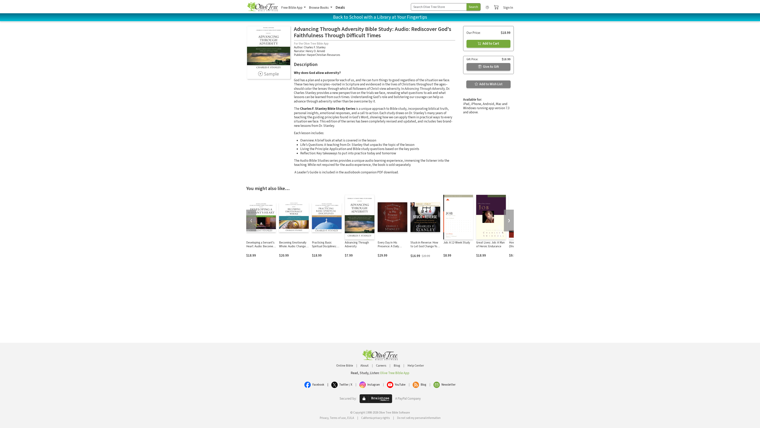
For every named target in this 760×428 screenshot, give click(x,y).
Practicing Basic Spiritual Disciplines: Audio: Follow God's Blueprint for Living (324, 248)
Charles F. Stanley (315, 47)
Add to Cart (490, 43)
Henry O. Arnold (315, 51)
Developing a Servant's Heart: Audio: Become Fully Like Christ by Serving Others (260, 248)
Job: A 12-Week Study (456, 243)
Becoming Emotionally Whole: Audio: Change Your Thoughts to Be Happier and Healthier (292, 248)
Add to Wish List (491, 84)
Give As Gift (490, 66)
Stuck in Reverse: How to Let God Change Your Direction (425, 246)
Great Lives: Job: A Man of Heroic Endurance (490, 244)
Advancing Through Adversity (357, 244)
